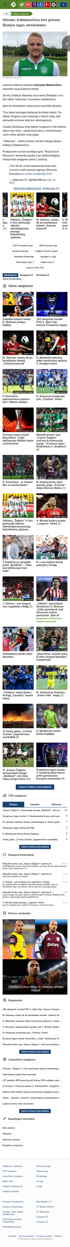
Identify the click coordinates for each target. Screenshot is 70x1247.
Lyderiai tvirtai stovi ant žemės (18, 1103)
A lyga (39, 1186)
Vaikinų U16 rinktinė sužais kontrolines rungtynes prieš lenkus (34, 1092)
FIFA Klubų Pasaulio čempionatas (12, 1220)
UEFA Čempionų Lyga (23, 245)
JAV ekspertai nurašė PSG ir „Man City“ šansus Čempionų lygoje (36, 1009)
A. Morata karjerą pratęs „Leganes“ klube (23, 902)
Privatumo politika (44, 1236)
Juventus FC (42, 1222)
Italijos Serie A (47, 262)
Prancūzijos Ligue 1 (25, 262)
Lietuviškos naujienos (13, 1176)
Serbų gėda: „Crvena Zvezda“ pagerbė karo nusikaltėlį (30, 839)
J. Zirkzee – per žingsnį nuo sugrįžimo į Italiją (26, 882)
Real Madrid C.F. (44, 1201)
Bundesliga (41, 1176)
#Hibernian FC (51, 188)
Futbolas (58, 1236)
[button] (5, 4)
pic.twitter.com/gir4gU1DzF (36, 173)
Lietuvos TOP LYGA (35, 268)
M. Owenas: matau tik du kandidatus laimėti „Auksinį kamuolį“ (34, 1015)
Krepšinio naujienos (13, 1145)
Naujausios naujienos (13, 1166)
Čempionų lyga (43, 1166)
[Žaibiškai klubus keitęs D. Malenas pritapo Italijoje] (35, 956)
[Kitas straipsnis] (66, 43)
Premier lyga (42, 1171)
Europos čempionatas (13, 1207)
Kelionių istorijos (11, 1139)
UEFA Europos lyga (48, 245)
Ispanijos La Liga (48, 257)
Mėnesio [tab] (56, 804)
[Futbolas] (6, 14)
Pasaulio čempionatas (13, 1201)
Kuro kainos (9, 1128)
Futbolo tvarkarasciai (12, 1186)
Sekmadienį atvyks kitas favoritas (19, 1074)
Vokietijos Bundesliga (24, 257)
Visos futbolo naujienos (35, 787)
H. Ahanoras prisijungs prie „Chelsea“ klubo (25, 1032)
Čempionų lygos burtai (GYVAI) (18, 828)
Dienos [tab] (13, 804)
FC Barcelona (42, 1212)
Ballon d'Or (8, 1181)
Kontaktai (12, 1236)
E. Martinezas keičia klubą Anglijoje (21, 834)
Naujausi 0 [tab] (26, 275)
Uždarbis (7, 1134)
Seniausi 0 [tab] (42, 275)
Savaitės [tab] (35, 804)
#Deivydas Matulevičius (27, 188)
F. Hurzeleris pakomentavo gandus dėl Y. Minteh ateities (31, 1027)
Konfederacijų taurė (12, 1227)
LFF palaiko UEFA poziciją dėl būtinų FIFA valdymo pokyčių (33, 1080)
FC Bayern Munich (45, 1207)
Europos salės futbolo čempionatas (13, 1213)
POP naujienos (10, 1171)
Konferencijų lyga (20, 251)
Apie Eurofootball (26, 1236)
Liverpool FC (42, 1217)
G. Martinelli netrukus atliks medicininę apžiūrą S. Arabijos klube (36, 1021)
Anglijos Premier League (46, 251)
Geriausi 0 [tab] (10, 275)
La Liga (39, 1181)
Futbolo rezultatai (11, 1191)
